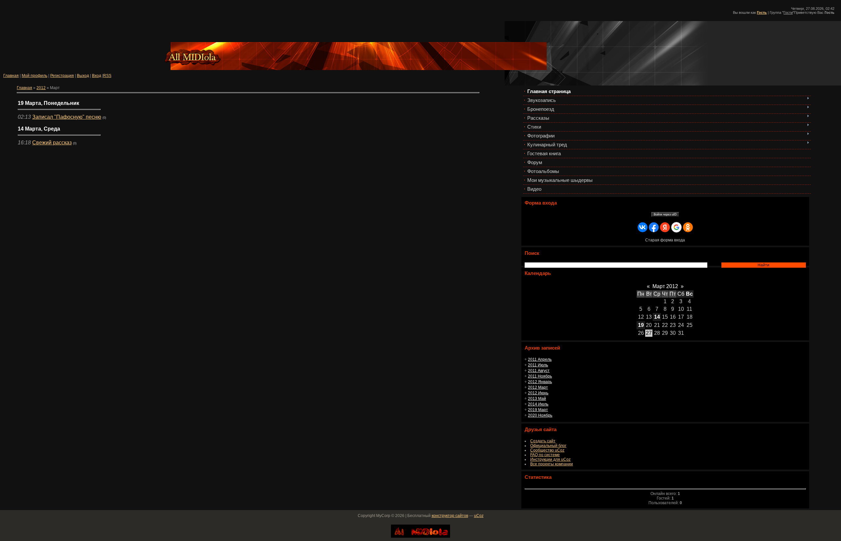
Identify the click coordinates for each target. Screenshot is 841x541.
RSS (107, 75)
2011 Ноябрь (540, 376)
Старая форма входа (665, 240)
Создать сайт (543, 441)
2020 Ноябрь (540, 415)
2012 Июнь (538, 393)
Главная (11, 75)
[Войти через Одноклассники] (688, 227)
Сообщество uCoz (547, 450)
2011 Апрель (540, 359)
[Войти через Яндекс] (665, 227)
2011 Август (539, 370)
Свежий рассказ (52, 142)
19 (641, 325)
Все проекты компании (551, 464)
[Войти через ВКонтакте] (643, 227)
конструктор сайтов (450, 515)
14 (657, 317)
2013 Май (537, 398)
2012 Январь (540, 382)
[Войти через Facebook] (654, 227)
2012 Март (538, 387)
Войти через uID (665, 214)
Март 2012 (665, 286)
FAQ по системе (545, 455)
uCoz (479, 515)
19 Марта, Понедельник (48, 103)
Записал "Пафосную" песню (66, 117)
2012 (41, 88)
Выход (83, 75)
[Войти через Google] (676, 227)
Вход (96, 75)
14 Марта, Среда (39, 129)
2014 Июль (538, 404)
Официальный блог (548, 445)
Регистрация (62, 75)
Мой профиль (34, 75)
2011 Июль (538, 365)
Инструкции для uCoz (550, 459)
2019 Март (538, 409)
